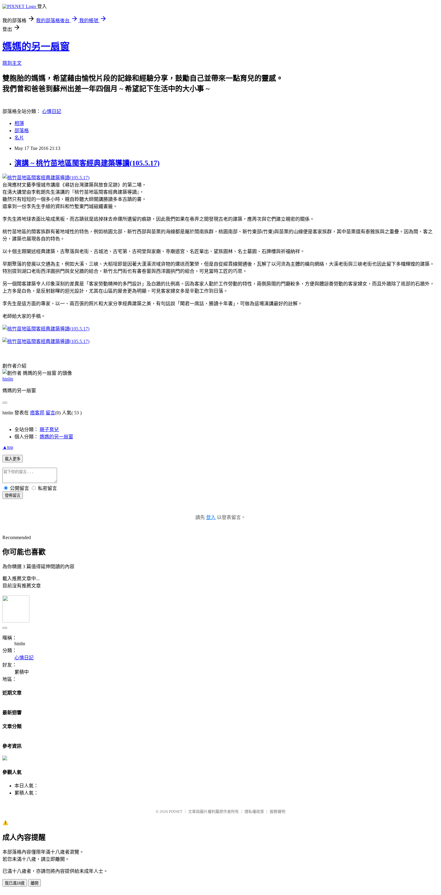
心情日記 (51, 111)
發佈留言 (12, 495)
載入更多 (12, 459)
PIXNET (175, 811)
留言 (50, 412)
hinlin (7, 378)
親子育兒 (49, 429)
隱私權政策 (254, 811)
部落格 (21, 130)
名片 (19, 137)
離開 (34, 883)
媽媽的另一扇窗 (36, 46)
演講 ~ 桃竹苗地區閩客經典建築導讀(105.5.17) (87, 163)
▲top (7, 447)
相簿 (19, 123)
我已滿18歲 (15, 883)
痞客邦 (37, 412)
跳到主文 (12, 63)
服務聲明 (277, 811)
